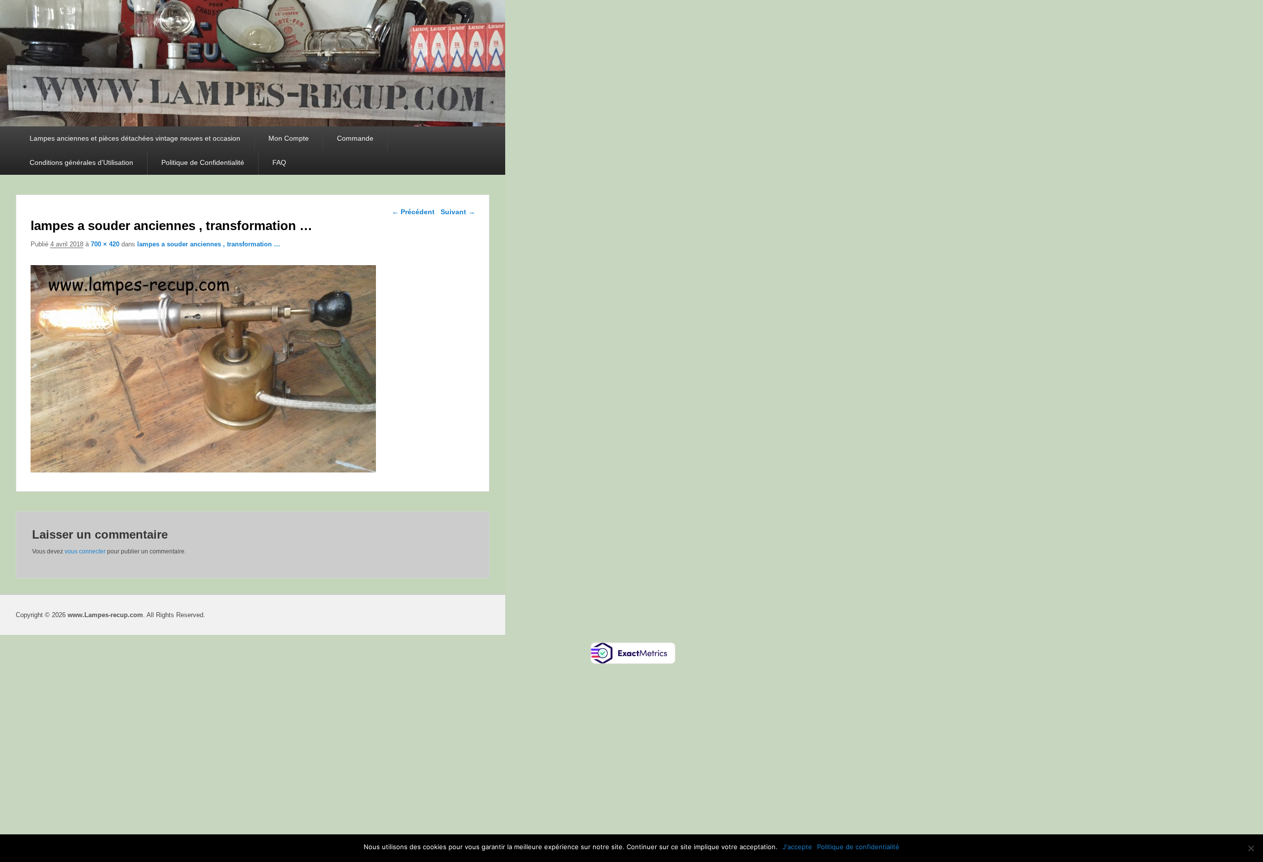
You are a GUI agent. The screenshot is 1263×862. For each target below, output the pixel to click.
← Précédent (413, 212)
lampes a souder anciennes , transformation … (208, 244)
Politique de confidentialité (858, 847)
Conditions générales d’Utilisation (81, 162)
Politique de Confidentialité (202, 162)
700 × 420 (105, 244)
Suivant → (458, 212)
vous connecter (85, 551)
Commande (355, 138)
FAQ (279, 162)
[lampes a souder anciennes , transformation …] (203, 470)
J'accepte (797, 847)
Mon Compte (288, 138)
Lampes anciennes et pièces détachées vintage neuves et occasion (135, 138)
